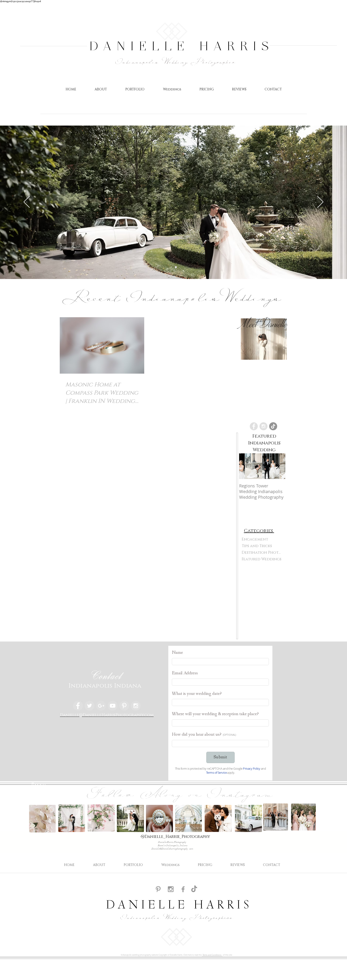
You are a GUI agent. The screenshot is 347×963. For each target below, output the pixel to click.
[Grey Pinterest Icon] (158, 889)
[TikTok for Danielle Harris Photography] (194, 889)
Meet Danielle (264, 323)
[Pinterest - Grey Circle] (124, 706)
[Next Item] (278, 466)
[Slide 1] (176, 267)
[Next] (320, 202)
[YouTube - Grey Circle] (113, 706)
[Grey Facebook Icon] (183, 889)
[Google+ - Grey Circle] (101, 706)
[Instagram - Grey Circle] (263, 426)
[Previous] (27, 202)
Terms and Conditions (212, 955)
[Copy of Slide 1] (171, 267)
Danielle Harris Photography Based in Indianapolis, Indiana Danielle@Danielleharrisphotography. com (173, 845)
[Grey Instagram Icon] (171, 889)
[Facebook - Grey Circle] (254, 426)
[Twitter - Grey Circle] (89, 706)
